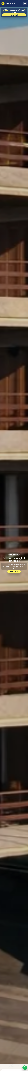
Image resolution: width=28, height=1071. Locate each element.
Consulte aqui (14, 15)
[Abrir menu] (25, 3)
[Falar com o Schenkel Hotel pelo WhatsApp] (24, 1067)
